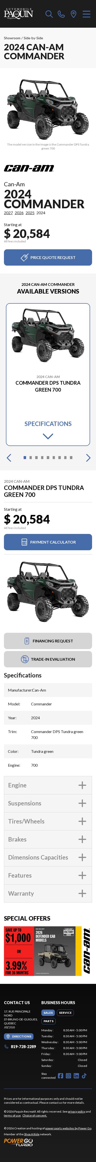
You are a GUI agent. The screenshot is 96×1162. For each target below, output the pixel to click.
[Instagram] (68, 1076)
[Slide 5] (48, 457)
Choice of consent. (34, 1115)
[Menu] (86, 14)
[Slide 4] (42, 457)
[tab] (48, 1013)
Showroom (12, 38)
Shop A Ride (31, 1134)
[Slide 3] (36, 457)
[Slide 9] (71, 457)
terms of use (12, 1115)
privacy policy (76, 1111)
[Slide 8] (65, 457)
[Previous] (9, 458)
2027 (8, 212)
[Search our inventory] (49, 13)
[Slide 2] (31, 457)
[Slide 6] (54, 457)
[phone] (61, 13)
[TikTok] (84, 1076)
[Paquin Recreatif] (18, 14)
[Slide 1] (25, 457)
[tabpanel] (64, 1048)
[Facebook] (61, 1076)
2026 (19, 212)
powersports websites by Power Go (68, 1128)
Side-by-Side (33, 38)
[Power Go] (48, 1142)
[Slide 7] (59, 457)
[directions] (73, 13)
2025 (30, 212)
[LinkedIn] (76, 1076)
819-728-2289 (23, 1046)
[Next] (87, 458)
